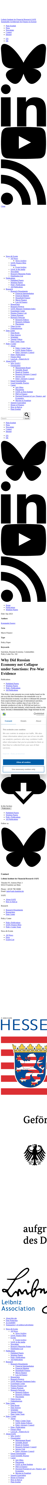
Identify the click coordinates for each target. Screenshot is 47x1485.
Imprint (6, 754)
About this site (11, 1318)
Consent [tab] (8, 721)
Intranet (9, 35)
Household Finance (22, 1370)
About (13, 1419)
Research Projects (17, 1379)
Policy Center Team (22, 1421)
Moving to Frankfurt (23, 1473)
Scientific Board (21, 1443)
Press (8, 28)
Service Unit (20, 1449)
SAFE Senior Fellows (23, 1423)
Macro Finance (21, 1373)
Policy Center (11, 1416)
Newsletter (10, 30)
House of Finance (17, 1478)
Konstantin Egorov (8, 623)
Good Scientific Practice (20, 1456)
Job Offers (19, 1460)
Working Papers (12, 610)
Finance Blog (16, 1429)
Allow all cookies (23, 762)
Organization (15, 1438)
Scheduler (14, 1410)
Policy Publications (13, 688)
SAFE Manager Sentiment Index (23, 1381)
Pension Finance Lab (19, 1386)
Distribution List (17, 1349)
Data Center (10, 1403)
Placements (19, 1397)
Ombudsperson (16, 1401)
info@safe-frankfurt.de (15, 891)
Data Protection (12, 1320)
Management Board (22, 1440)
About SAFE (11, 1434)
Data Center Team (17, 1414)
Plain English (11, 26)
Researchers (15, 1377)
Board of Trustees (22, 1445)
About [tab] (38, 721)
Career (13, 1458)
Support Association (18, 1475)
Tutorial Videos (16, 1412)
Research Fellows (22, 1392)
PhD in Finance (21, 1467)
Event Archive (20, 1340)
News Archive (20, 1333)
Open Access (16, 1399)
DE (7, 41)
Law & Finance (21, 1375)
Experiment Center (18, 1384)
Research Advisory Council (25, 1447)
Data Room (15, 1405)
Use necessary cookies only (23, 769)
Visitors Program (17, 1388)
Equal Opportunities (18, 1453)
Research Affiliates (22, 1394)
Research (9, 1362)
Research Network (18, 1390)
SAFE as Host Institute (24, 1464)
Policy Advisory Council (24, 1425)
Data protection (18, 754)
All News (14, 1331)
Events (13, 1338)
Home (8, 605)
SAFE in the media (18, 1342)
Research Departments (19, 1364)
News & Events (12, 1329)
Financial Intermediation (24, 1366)
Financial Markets (22, 1368)
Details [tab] (24, 721)
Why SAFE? (15, 1436)
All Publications (12, 690)
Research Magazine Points (21, 1346)
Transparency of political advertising (19, 1325)
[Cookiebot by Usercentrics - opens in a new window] (33, 714)
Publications (10, 607)
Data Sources (16, 1408)
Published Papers (12, 684)
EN (7, 39)
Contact (9, 32)
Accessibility (11, 1323)
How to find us (16, 1480)
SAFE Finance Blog (18, 1335)
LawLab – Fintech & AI (20, 1432)
